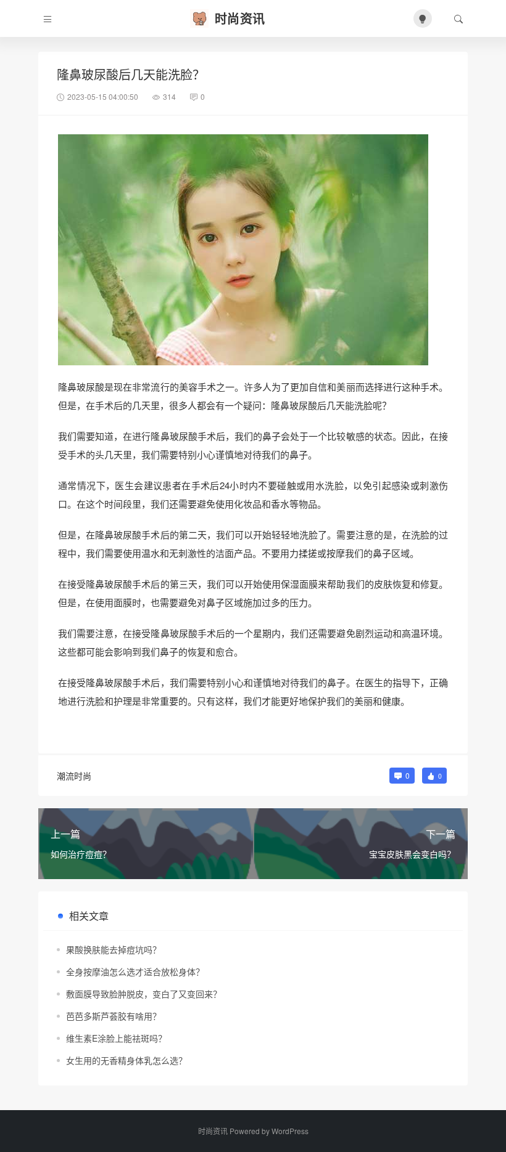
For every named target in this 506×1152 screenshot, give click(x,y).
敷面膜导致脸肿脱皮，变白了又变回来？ (144, 994)
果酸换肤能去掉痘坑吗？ (113, 949)
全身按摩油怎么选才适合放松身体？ (135, 971)
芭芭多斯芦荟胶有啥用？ (113, 1016)
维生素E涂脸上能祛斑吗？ (116, 1038)
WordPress (290, 1131)
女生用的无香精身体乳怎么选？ (126, 1060)
